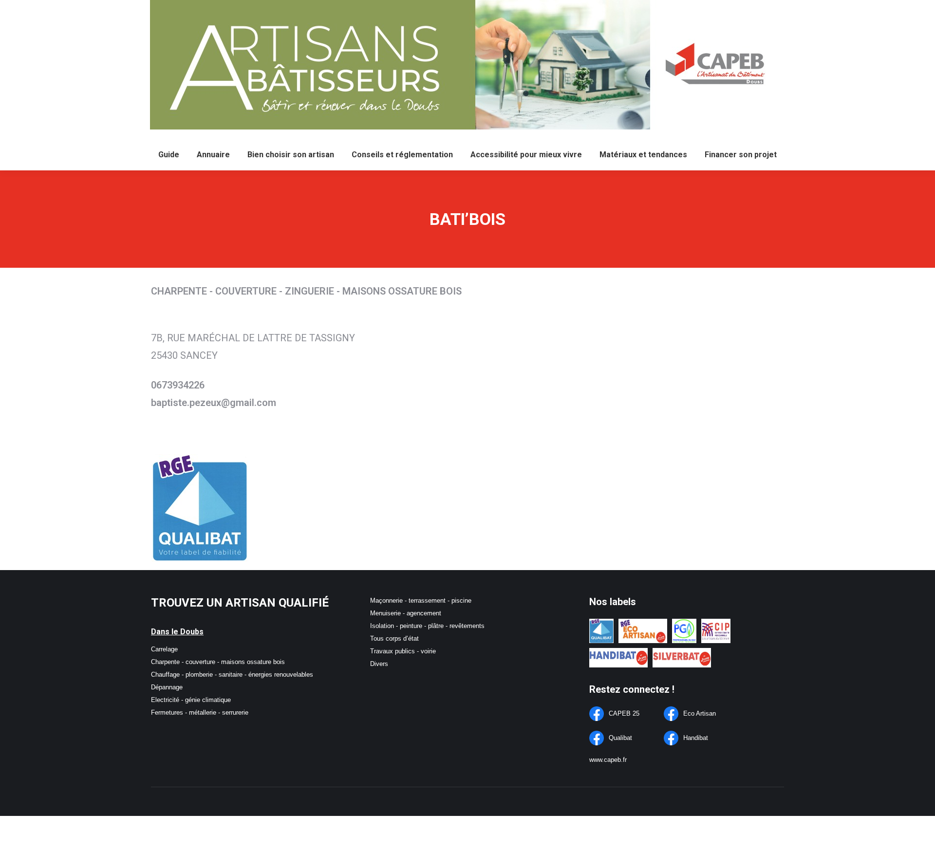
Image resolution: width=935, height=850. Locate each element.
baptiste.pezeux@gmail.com (213, 402)
